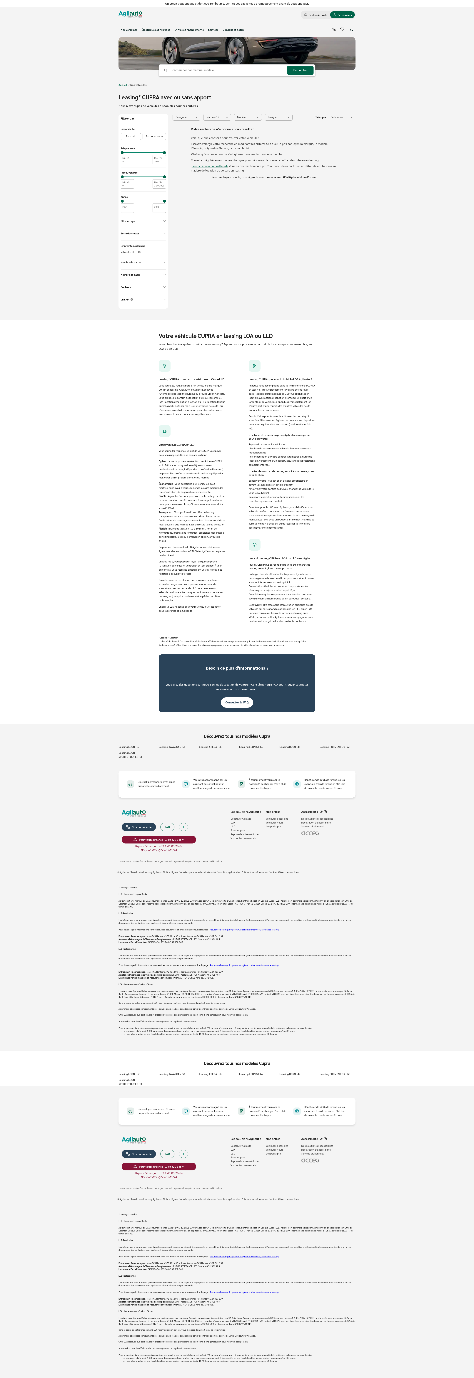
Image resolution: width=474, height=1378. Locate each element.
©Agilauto (123, 872)
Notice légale (170, 872)
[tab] (315, 14)
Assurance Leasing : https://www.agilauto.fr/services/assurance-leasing (244, 930)
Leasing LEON (129, 746)
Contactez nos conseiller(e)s (210, 166)
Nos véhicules (129, 29)
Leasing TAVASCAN (172, 746)
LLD (233, 826)
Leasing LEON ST (251, 746)
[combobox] (342, 117)
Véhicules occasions (277, 819)
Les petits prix (273, 826)
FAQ (350, 29)
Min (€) (125, 158)
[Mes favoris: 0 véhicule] (342, 29)
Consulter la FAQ (237, 702)
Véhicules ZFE (128, 252)
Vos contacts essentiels (243, 838)
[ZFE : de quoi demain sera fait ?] (139, 252)
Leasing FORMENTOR (335, 746)
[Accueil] (130, 15)
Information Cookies (266, 872)
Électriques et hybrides (156, 29)
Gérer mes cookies (288, 872)
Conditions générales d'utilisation (235, 872)
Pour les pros (238, 830)
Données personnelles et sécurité (197, 872)
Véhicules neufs (274, 822)
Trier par (320, 117)
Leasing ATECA (210, 746)
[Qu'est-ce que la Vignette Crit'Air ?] (132, 299)
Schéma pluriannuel (312, 826)
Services (213, 29)
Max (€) (158, 158)
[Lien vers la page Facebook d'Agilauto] (183, 827)
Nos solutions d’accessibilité (317, 819)
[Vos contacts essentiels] (334, 29)
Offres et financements (189, 29)
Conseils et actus (233, 29)
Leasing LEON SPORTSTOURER (130, 754)
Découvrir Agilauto (241, 819)
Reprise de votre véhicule (244, 834)
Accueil (122, 84)
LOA (233, 822)
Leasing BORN (289, 746)
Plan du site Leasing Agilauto (146, 872)
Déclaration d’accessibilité (316, 822)
